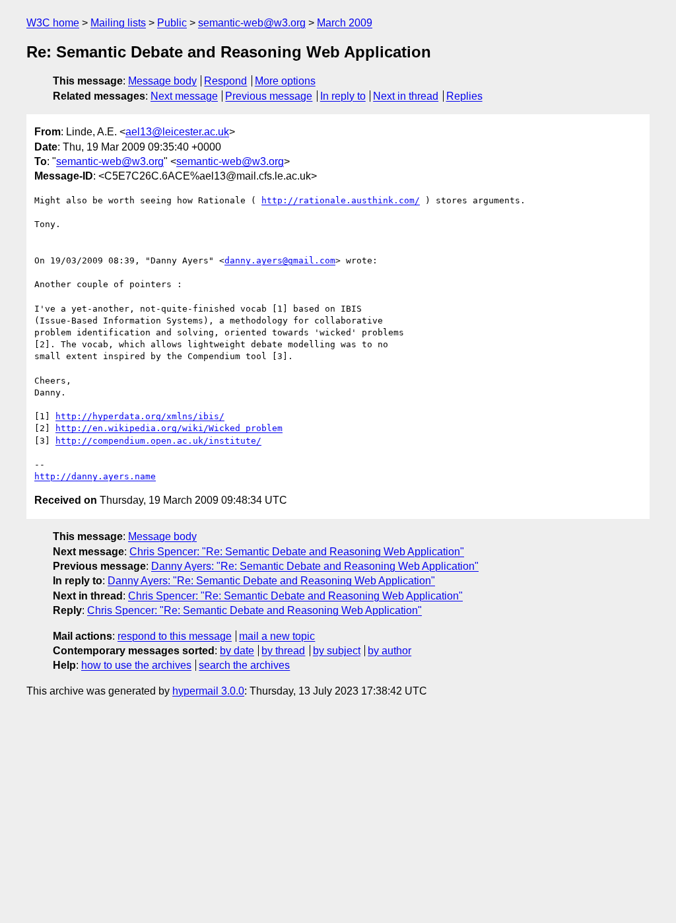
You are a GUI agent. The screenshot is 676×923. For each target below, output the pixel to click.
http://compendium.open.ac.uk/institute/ (158, 441)
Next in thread (405, 96)
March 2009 (344, 22)
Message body (162, 80)
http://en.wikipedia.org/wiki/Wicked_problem (169, 428)
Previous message (268, 96)
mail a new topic (277, 636)
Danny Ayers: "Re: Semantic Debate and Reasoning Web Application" (315, 566)
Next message (184, 96)
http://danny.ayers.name (95, 476)
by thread (283, 650)
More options (285, 80)
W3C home (52, 22)
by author (389, 650)
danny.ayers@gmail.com (279, 260)
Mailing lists (118, 22)
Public (172, 22)
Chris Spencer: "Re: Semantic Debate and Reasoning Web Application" (296, 551)
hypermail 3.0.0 (208, 691)
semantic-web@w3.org (252, 22)
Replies (464, 96)
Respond (225, 80)
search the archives (244, 665)
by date (237, 650)
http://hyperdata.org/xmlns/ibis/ (139, 416)
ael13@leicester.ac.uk (177, 131)
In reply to (343, 96)
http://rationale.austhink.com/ (340, 200)
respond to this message (175, 636)
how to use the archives (136, 665)
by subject (336, 650)
